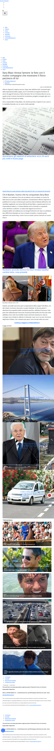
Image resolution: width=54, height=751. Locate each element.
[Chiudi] (5, 13)
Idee (6, 27)
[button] (3, 730)
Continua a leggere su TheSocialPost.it (27, 323)
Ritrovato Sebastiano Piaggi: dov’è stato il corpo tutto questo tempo (23, 596)
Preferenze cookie (10, 682)
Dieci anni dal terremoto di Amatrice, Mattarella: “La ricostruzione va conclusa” (35, 445)
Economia (7, 36)
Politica (7, 29)
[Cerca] (3, 10)
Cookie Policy (12, 685)
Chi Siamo (7, 677)
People (5, 646)
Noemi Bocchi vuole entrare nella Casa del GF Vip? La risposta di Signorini (26, 191)
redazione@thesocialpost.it (35, 705)
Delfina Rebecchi (10, 81)
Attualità (7, 34)
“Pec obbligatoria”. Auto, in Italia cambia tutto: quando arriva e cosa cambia (25, 621)
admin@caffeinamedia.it (8, 695)
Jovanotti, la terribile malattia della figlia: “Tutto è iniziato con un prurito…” (25, 647)
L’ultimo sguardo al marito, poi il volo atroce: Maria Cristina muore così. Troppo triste (26, 672)
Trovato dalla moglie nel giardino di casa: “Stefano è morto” (20, 570)
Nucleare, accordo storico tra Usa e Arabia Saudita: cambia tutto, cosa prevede (26, 270)
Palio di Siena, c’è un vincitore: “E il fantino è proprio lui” (19, 544)
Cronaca (7, 32)
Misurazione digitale (10, 680)
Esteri (6, 31)
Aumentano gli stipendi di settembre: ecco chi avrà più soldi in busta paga (26, 157)
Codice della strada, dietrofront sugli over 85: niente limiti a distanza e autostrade (34, 494)
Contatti (7, 679)
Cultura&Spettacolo (10, 38)
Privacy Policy (5, 685)
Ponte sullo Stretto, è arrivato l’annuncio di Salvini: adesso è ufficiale (35, 398)
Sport (6, 39)
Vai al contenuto (4, 1)
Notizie (5, 542)
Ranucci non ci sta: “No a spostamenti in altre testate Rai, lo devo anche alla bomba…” (35, 351)
